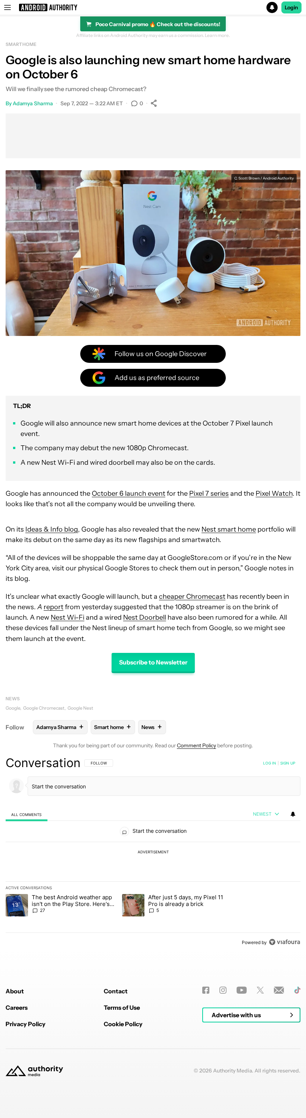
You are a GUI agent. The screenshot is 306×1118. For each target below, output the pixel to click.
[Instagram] (223, 990)
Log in (269, 763)
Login (291, 7)
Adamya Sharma (33, 103)
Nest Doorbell (144, 617)
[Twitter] (260, 990)
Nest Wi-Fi (67, 617)
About (15, 991)
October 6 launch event (128, 493)
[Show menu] (7, 7)
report (53, 607)
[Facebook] (205, 990)
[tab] (26, 814)
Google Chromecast (44, 708)
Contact (116, 991)
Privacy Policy (26, 1024)
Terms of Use (122, 1007)
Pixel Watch (274, 493)
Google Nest (80, 708)
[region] (153, 852)
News (13, 698)
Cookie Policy (123, 1024)
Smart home (21, 44)
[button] (153, 7)
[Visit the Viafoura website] (284, 942)
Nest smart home (229, 529)
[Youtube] (242, 990)
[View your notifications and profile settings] (292, 814)
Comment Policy (196, 745)
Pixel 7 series (209, 493)
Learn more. (217, 35)
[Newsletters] (279, 990)
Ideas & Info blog (51, 529)
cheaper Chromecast (192, 596)
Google (13, 708)
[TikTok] (297, 990)
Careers (17, 1007)
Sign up (287, 763)
